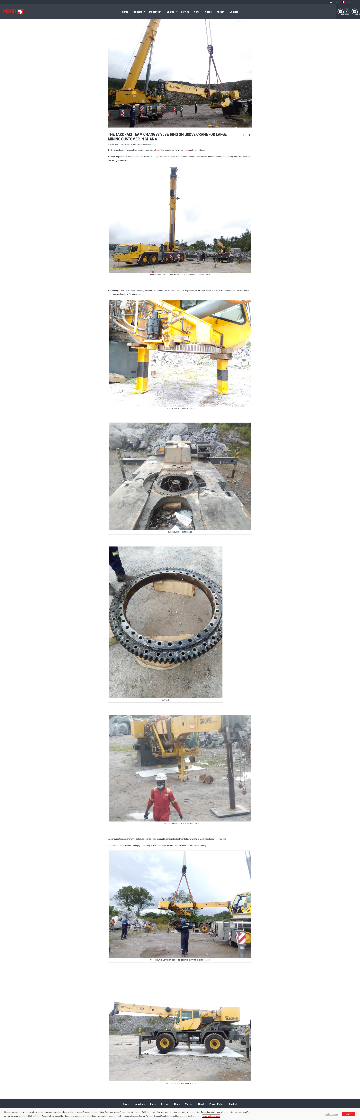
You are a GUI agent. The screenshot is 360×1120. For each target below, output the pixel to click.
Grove (157, 150)
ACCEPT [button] (349, 1114)
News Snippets (125, 144)
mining (186, 150)
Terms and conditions (211, 1116)
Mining (112, 144)
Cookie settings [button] (331, 1114)
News (117, 144)
